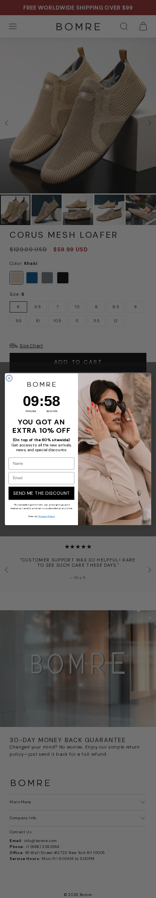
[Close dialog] (9, 378)
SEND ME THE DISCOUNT (41, 493)
